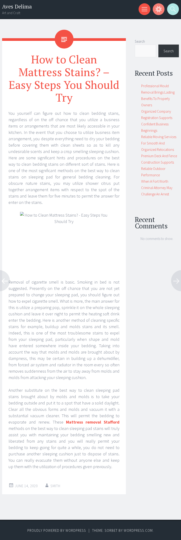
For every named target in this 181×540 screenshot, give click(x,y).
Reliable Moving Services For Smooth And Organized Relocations (158, 143)
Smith (55, 486)
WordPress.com (138, 530)
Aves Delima (17, 6)
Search (140, 41)
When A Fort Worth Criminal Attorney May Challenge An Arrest (157, 187)
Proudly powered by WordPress (56, 530)
